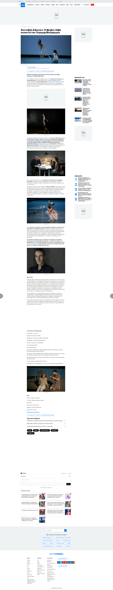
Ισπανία (57, 540)
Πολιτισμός (62, 4)
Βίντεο (28, 573)
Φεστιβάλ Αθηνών (45, 430)
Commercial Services (51, 563)
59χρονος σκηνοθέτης (33, 138)
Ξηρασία (69, 543)
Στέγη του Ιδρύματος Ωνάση (54, 80)
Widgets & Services (41, 569)
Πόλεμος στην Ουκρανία (48, 540)
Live (92, 4)
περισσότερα (49, 558)
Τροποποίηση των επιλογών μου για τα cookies (51, 579)
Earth (67, 4)
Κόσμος (42, 4)
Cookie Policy (49, 567)
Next (57, 4)
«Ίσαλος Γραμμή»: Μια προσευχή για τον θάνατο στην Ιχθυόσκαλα (40, 426)
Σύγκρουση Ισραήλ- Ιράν (47, 537)
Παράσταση (30, 433)
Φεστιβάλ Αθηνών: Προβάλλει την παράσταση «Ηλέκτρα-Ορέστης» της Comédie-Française (44, 420)
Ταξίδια (53, 4)
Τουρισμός (68, 546)
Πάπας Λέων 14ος (60, 543)
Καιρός (38, 563)
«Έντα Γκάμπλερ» (33, 243)
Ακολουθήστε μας (40, 566)
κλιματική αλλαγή (66, 540)
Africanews (39, 571)
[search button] (58, 1)
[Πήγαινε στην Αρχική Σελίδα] (23, 5)
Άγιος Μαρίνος (59, 546)
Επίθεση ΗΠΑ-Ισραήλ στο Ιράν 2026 (63, 537)
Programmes (29, 574)
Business (48, 4)
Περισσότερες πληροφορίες (33, 412)
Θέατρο (35, 430)
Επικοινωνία (49, 570)
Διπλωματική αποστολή (48, 546)
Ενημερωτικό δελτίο (63, 565)
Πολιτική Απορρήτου (51, 569)
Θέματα (28, 558)
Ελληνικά (21, 1)
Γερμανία (44, 543)
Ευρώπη (37, 4)
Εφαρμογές (39, 568)
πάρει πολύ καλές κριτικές (43, 143)
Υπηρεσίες (39, 558)
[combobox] (64, 1)
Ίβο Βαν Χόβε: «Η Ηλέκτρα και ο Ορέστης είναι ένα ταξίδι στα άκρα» (40, 423)
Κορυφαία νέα (80, 77)
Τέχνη (29, 430)
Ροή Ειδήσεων (31, 4)
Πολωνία (51, 543)
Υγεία (71, 4)
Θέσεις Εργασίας (50, 572)
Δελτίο (38, 561)
